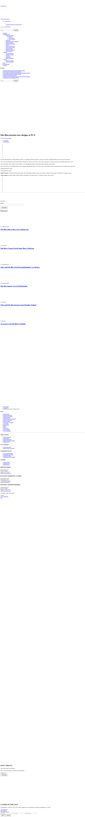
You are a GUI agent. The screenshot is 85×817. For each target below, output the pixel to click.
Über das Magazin (10, 53)
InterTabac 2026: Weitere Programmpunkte (12, 71)
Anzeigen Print (6, 462)
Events (7, 45)
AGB (2, 496)
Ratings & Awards (10, 35)
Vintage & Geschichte (10, 43)
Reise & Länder (9, 48)
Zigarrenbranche (9, 51)
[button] (4, 809)
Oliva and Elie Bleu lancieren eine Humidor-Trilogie (18, 305)
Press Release (8, 138)
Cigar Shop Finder (10, 61)
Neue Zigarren (6, 414)
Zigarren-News (6, 34)
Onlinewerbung (6, 463)
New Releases (6, 141)
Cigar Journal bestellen (8, 453)
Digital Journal (6, 64)
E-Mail (2, 773)
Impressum (6, 496)
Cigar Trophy (11, 37)
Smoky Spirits (6, 424)
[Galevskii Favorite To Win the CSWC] (7, 23)
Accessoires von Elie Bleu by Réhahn (13, 324)
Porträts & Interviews (10, 46)
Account (5, 65)
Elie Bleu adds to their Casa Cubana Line (15, 229)
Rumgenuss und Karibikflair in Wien (11, 77)
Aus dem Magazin (7, 430)
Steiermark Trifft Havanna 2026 (10, 75)
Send (3, 815)
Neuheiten (8, 40)
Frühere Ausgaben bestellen (9, 440)
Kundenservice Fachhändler (9, 457)
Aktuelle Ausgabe (9, 54)
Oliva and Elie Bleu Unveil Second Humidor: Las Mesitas (20, 267)
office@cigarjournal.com (6, 473)
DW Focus (8, 26)
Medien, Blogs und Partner (8, 448)
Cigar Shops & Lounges (8, 422)
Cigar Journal (3, 6)
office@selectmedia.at (5, 482)
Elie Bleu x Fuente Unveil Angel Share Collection (17, 248)
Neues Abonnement (7, 439)
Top (1, 497)
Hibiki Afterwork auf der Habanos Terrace (12, 74)
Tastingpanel (8, 57)
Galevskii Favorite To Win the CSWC (14, 24)
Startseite (5, 33)
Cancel (8, 815)
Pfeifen (4, 426)
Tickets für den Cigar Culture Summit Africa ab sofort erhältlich (16, 76)
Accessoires (5, 423)
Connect (5, 59)
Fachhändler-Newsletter (8, 454)
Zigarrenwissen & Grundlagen (12, 41)
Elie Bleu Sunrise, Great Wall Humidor (14, 286)
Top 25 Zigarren (11, 39)
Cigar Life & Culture (10, 47)
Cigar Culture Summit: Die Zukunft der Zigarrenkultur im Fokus (16, 73)
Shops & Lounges (9, 42)
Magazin (5, 52)
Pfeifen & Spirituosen (10, 49)
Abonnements (6, 438)
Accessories (5, 140)
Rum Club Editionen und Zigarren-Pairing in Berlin (14, 70)
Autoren (7, 55)
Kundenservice (6, 442)
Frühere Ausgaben (10, 58)
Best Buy (10, 36)
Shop (4, 63)
